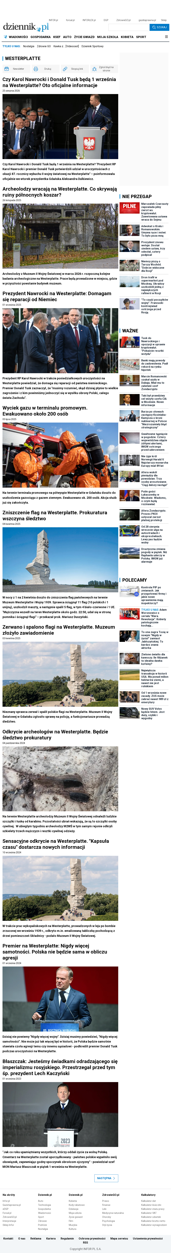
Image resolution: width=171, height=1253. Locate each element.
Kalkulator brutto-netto (153, 1221)
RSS (85, 1242)
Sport (41, 1217)
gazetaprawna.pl (147, 20)
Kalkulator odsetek (151, 1217)
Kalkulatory (148, 1194)
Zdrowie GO (44, 46)
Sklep (164, 20)
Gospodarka (44, 1209)
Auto (40, 1201)
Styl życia (107, 1225)
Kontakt (8, 1238)
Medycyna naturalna (113, 1213)
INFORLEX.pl (89, 20)
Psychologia (108, 1221)
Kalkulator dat (148, 1201)
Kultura (72, 1229)
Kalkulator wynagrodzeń (154, 1225)
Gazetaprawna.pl (12, 1205)
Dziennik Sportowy (92, 46)
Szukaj (162, 27)
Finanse (106, 1205)
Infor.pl (6, 1201)
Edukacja (73, 1209)
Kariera (51, 1238)
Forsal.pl (7, 1213)
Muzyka (73, 1225)
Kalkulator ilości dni (151, 1205)
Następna (104, 1178)
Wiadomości (44, 1213)
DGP (106, 20)
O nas (21, 1238)
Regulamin (67, 1238)
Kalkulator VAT (149, 1213)
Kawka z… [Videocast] (66, 46)
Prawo (105, 1201)
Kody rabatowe (77, 1205)
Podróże (42, 1225)
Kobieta (73, 1201)
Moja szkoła (75, 1213)
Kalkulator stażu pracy (152, 1209)
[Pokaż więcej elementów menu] (166, 37)
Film (71, 1221)
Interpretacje (9, 1221)
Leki (104, 1209)
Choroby (106, 1217)
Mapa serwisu (119, 1238)
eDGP (6, 1209)
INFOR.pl (53, 20)
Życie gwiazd (75, 1217)
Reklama (35, 1238)
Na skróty (9, 1194)
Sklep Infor (8, 1225)
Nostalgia (28, 46)
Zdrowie (42, 1221)
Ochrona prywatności (92, 1238)
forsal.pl (70, 20)
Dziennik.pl (45, 1194)
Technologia (44, 1205)
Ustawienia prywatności (148, 1238)
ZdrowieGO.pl (123, 20)
